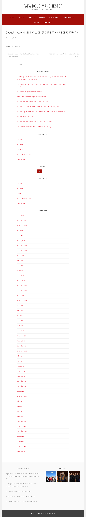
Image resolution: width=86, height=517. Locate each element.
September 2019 (22, 226)
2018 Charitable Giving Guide (25, 117)
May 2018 (20, 236)
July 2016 (20, 311)
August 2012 (20, 441)
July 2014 (20, 401)
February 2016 (21, 336)
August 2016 (20, 306)
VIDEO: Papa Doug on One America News (29, 92)
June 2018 (20, 231)
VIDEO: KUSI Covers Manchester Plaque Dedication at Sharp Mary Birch (38, 107)
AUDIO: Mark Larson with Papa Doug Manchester (31, 97)
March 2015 (20, 366)
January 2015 (21, 376)
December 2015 (22, 346)
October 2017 (21, 256)
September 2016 (22, 301)
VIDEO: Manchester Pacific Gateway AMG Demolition (32, 102)
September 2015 (22, 351)
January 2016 (21, 341)
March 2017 (20, 276)
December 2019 (22, 221)
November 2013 (22, 421)
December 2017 (22, 246)
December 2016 (22, 286)
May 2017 (20, 266)
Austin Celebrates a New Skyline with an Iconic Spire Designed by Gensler (22, 55)
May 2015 (20, 361)
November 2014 (22, 386)
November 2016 (22, 291)
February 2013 (21, 426)
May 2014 (20, 411)
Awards (42, 17)
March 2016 (20, 331)
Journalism (20, 144)
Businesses (68, 17)
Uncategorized (16, 46)
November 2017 (22, 251)
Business (19, 139)
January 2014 (21, 416)
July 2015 (20, 356)
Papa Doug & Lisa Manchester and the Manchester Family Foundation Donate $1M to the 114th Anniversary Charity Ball (23, 476)
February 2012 (21, 446)
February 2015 (21, 371)
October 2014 (21, 391)
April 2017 (20, 271)
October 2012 (21, 436)
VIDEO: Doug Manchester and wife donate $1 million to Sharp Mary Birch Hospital (41, 112)
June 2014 (20, 406)
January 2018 (21, 241)
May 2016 (20, 321)
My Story (22, 17)
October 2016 (21, 296)
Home (12, 17)
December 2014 (22, 381)
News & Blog (48, 22)
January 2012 (21, 451)
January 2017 (21, 281)
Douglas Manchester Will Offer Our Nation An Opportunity (34, 127)
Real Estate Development (24, 154)
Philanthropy (54, 17)
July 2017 (20, 261)
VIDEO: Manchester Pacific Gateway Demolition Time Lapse (64, 55)
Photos (36, 22)
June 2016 (20, 316)
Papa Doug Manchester (43, 6)
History (32, 17)
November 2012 (22, 431)
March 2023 (20, 216)
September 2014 (22, 396)
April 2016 (20, 326)
